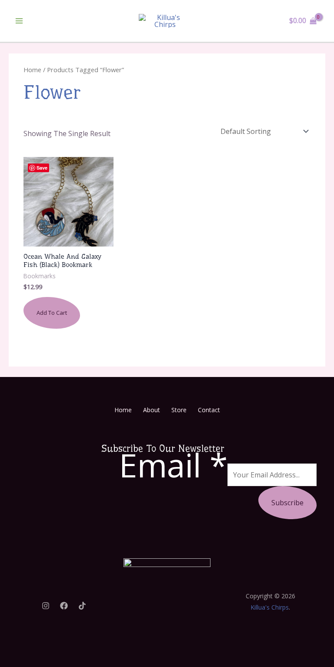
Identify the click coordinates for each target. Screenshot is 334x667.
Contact (209, 410)
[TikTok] (82, 606)
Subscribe (287, 502)
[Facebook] (64, 606)
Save (42, 167)
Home (32, 69)
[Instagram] (46, 606)
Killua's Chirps (269, 607)
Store (179, 410)
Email (173, 465)
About (151, 410)
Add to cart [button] (52, 313)
